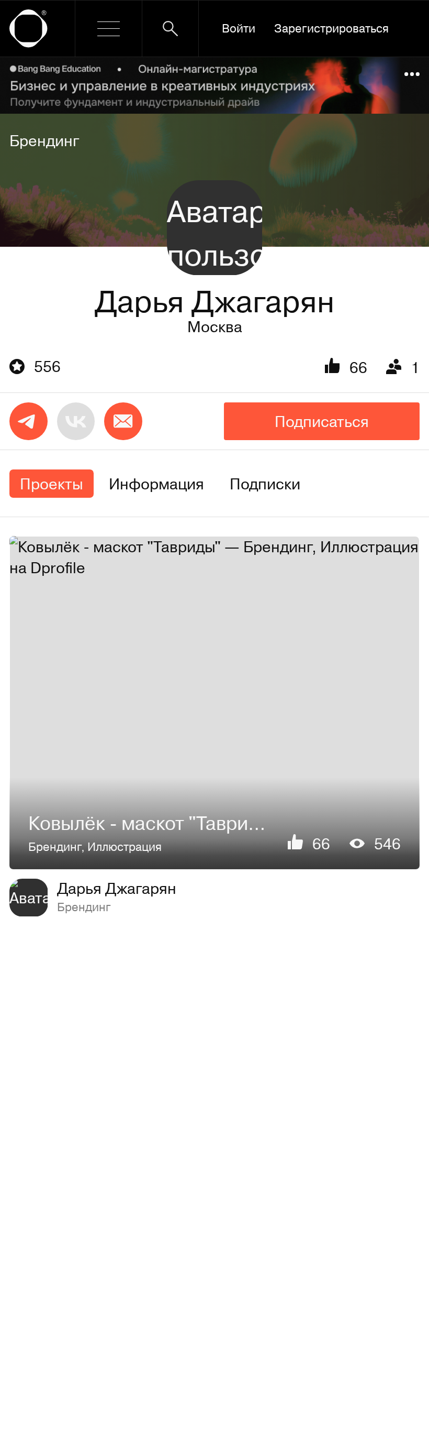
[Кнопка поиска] (170, 28)
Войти (238, 28)
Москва (214, 326)
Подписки (265, 483)
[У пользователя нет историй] (214, 227)
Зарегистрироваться (331, 28)
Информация (156, 483)
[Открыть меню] (108, 28)
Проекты (51, 483)
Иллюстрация (124, 846)
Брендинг (44, 140)
